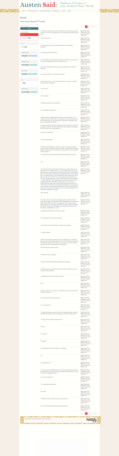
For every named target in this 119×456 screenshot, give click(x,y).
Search (63, 11)
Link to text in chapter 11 (86, 135)
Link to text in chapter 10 (86, 55)
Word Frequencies (33, 11)
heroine (23, 55)
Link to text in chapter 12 (86, 235)
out (22, 83)
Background (56, 11)
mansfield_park (24, 38)
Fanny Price (24, 92)
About (69, 11)
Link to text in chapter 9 (85, 33)
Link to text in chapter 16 (86, 329)
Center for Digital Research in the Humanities (41, 418)
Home (24, 11)
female (22, 46)
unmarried (23, 64)
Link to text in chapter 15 (86, 286)
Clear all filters (24, 32)
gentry (22, 74)
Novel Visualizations (45, 11)
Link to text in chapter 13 (86, 271)
